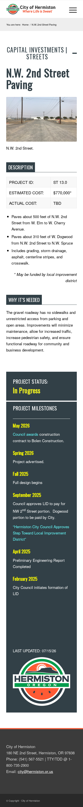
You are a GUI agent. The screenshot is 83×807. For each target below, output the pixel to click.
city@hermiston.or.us (35, 771)
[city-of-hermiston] (34, 9)
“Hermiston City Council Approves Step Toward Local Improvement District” (41, 533)
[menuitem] (71, 9)
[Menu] (71, 9)
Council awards (25, 434)
